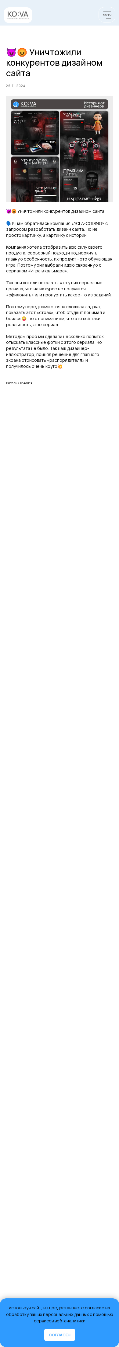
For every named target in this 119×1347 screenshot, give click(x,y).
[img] (17, 15)
